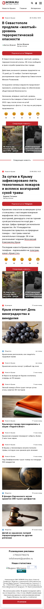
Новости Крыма (10, 18)
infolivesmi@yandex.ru (21, 558)
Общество (8, 351)
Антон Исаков (23, 44)
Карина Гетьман (10, 196)
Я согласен (22, 602)
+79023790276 (21, 555)
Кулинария (8, 305)
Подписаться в (22, 53)
